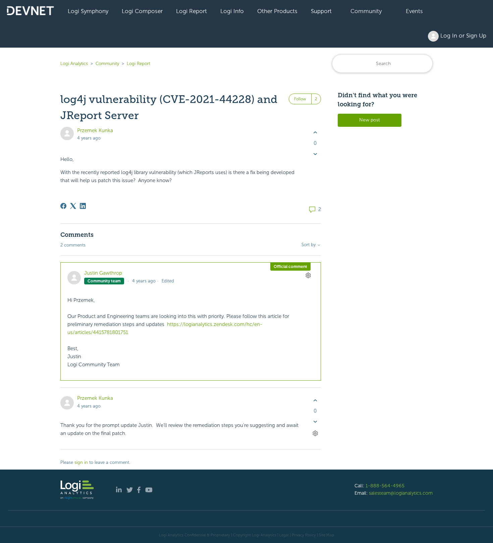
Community (366, 11)
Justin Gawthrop (103, 273)
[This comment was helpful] (315, 400)
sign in (81, 462)
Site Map (326, 535)
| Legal (283, 535)
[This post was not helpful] (315, 154)
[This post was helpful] (315, 133)
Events (414, 11)
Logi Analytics (74, 63)
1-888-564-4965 (385, 486)
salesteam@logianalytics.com (401, 493)
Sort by (309, 244)
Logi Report (191, 11)
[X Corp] (73, 206)
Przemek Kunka (95, 130)
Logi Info (232, 11)
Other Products (277, 11)
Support (321, 11)
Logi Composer (142, 11)
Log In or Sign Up (462, 35)
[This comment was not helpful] (315, 422)
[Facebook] (63, 206)
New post (369, 120)
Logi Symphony (88, 11)
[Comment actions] (308, 275)
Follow (300, 99)
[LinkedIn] (83, 206)
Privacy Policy (304, 535)
